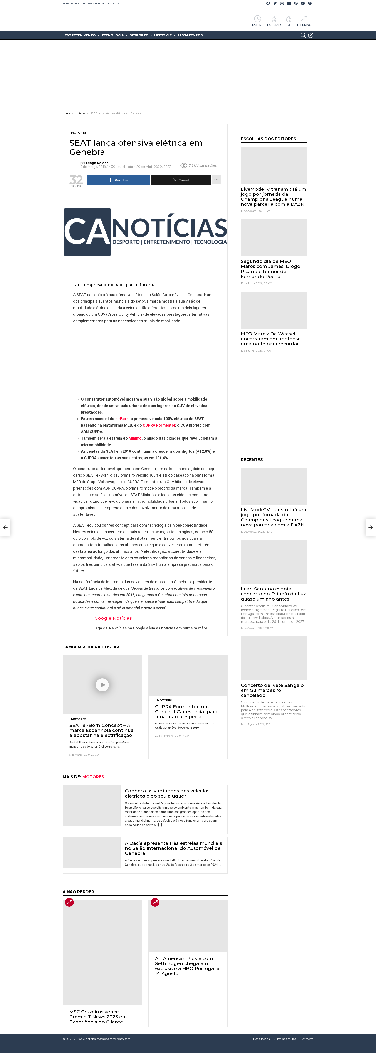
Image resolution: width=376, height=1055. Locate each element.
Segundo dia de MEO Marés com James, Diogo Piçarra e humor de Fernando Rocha (270, 269)
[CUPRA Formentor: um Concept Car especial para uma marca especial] (188, 675)
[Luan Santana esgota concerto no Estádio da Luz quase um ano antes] (274, 562)
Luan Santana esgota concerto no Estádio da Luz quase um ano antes (273, 593)
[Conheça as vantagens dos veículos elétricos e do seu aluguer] (92, 805)
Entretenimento (80, 35)
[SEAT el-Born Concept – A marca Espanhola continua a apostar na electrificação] (102, 684)
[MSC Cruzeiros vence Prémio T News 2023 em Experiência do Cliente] (102, 952)
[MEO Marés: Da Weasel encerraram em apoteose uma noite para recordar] (274, 310)
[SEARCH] (303, 35)
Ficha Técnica (71, 3)
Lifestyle (163, 35)
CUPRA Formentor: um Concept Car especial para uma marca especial (186, 711)
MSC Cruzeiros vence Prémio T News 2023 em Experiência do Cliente (98, 1016)
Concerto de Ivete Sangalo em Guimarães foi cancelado (272, 690)
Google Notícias (113, 618)
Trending (304, 25)
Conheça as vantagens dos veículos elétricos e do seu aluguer (167, 793)
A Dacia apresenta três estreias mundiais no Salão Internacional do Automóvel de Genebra (173, 848)
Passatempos (190, 35)
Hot (289, 25)
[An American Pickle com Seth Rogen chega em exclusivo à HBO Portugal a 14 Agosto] (188, 926)
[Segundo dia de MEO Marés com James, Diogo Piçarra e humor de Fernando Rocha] (274, 237)
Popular (274, 25)
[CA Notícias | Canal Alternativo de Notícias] (188, 1048)
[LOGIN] (310, 35)
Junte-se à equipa (93, 3)
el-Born (122, 418)
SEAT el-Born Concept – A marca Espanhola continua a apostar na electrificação (101, 730)
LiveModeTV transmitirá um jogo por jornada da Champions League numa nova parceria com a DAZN (273, 196)
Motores (78, 719)
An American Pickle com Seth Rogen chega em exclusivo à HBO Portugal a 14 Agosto (187, 966)
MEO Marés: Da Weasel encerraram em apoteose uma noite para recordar (271, 338)
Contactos (112, 3)
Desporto (139, 35)
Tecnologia (112, 35)
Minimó (135, 438)
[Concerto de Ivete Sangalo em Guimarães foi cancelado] (274, 658)
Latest (257, 25)
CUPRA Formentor (159, 425)
